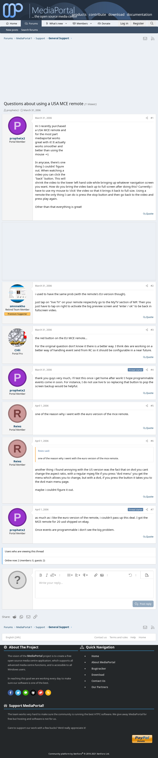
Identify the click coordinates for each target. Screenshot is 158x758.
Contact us (100, 637)
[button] (66, 23)
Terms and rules (119, 637)
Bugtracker (99, 668)
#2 (152, 285)
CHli (17, 350)
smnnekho (17, 306)
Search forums (29, 30)
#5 (152, 405)
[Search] (152, 23)
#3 (152, 329)
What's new (56, 23)
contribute (97, 14)
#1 (152, 118)
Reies (17, 426)
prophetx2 (13, 110)
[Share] (147, 118)
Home (13, 23)
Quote (149, 213)
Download (98, 674)
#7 (152, 509)
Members (82, 23)
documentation (139, 14)
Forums (33, 23)
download (116, 14)
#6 (152, 441)
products (79, 14)
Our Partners (100, 687)
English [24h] (13, 637)
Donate (106, 23)
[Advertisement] (79, 72)
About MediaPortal (103, 662)
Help (133, 637)
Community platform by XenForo (79, 753)
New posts (12, 30)
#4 (152, 369)
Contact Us (98, 681)
